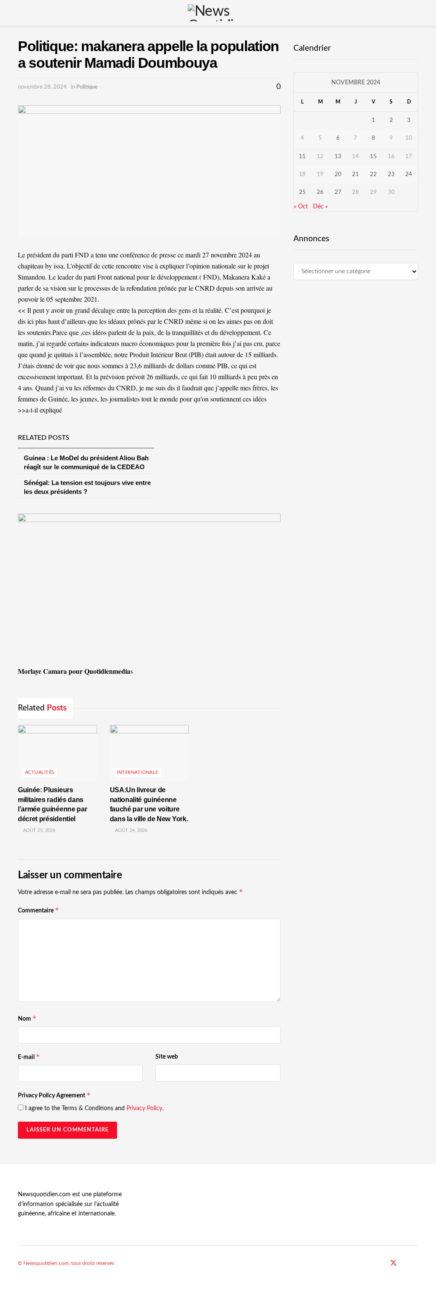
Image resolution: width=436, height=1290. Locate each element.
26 (320, 192)
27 (338, 192)
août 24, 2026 (130, 830)
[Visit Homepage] (218, 12)
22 (373, 174)
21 (355, 174)
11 (302, 156)
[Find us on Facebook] (381, 1263)
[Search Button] (414, 13)
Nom (27, 1018)
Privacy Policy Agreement (54, 1095)
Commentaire (38, 910)
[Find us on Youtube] (404, 1263)
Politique (87, 87)
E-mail (29, 1057)
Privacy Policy (144, 1108)
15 (373, 156)
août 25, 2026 (38, 830)
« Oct (301, 207)
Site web (166, 1057)
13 (338, 156)
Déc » (320, 207)
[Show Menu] (21, 13)
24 (408, 174)
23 (391, 174)
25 (302, 192)
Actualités (39, 772)
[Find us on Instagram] (415, 1263)
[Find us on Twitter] (393, 1263)
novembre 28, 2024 (42, 87)
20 (338, 174)
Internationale (137, 772)
